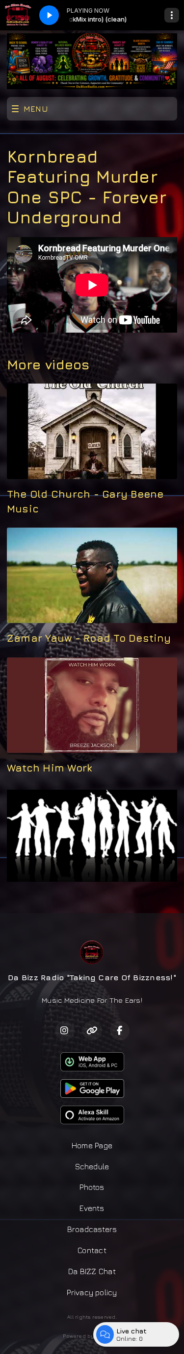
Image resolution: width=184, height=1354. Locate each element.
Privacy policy (92, 1292)
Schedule (92, 1166)
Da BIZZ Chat (92, 1271)
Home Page (92, 1145)
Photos (91, 1187)
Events (91, 1208)
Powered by (78, 1336)
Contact (92, 1250)
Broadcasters (92, 1229)
